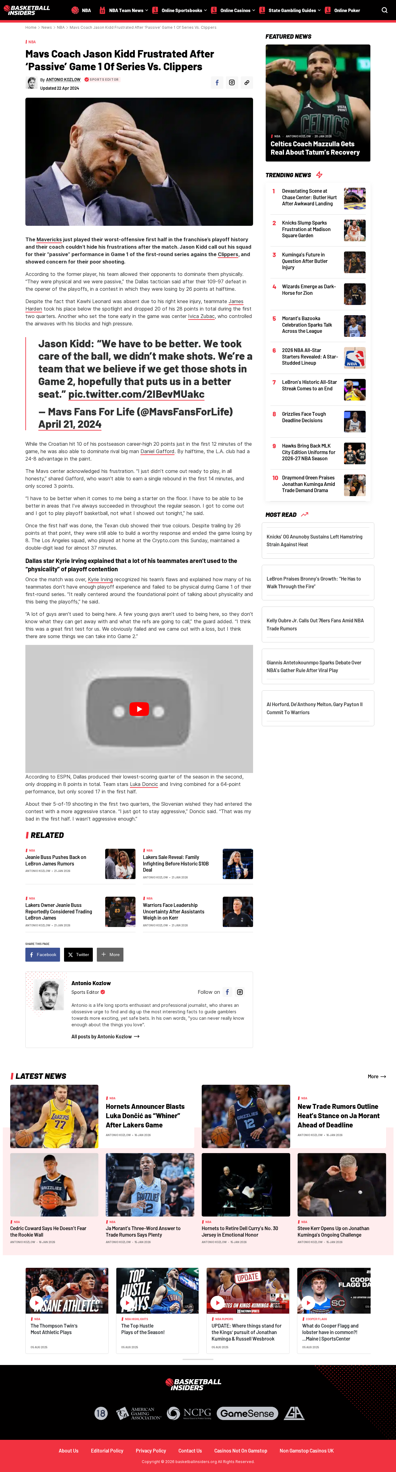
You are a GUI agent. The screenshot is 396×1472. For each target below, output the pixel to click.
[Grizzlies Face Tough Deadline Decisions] (355, 421)
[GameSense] (247, 1413)
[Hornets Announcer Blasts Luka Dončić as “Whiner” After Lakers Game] (54, 1116)
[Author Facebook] (217, 82)
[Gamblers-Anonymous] (294, 1413)
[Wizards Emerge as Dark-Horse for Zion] (355, 293)
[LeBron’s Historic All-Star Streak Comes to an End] (355, 389)
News (46, 27)
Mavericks (49, 239)
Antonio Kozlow (37, 871)
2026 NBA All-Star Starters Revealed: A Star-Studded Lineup (310, 356)
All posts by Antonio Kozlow (101, 1036)
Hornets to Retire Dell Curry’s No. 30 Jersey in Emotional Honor (240, 1231)
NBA (61, 27)
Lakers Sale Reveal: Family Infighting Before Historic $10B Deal (176, 863)
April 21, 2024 (69, 423)
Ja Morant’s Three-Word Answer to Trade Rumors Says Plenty (143, 1231)
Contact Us (190, 1450)
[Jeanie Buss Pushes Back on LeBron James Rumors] (120, 863)
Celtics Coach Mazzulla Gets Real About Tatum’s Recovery (315, 147)
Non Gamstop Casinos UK (307, 1450)
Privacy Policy (151, 1450)
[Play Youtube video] (139, 709)
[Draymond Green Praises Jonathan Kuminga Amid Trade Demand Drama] (355, 485)
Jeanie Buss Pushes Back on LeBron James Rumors (55, 860)
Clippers (228, 254)
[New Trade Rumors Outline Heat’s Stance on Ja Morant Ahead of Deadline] (246, 1116)
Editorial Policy (107, 1450)
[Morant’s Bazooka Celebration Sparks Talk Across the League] (355, 325)
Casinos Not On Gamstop (240, 1450)
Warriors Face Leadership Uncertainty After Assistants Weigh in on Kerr (173, 911)
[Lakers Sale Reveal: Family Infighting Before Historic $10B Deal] (238, 863)
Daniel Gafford (157, 451)
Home (31, 27)
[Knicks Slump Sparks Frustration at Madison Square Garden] (355, 230)
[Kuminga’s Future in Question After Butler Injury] (355, 262)
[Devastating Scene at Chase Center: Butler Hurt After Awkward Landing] (355, 198)
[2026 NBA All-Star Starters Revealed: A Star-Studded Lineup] (355, 357)
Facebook (46, 954)
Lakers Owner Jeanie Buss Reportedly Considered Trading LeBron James (58, 911)
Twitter (82, 954)
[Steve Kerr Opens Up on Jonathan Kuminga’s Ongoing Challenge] (342, 1184)
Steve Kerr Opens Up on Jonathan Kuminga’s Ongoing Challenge (333, 1231)
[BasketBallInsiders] (31, 10)
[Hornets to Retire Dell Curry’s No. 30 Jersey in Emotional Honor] (246, 1184)
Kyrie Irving (100, 579)
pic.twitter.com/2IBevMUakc (136, 393)
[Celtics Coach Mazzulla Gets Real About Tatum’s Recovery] (318, 102)
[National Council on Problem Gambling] (189, 1413)
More (115, 954)
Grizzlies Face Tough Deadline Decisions (304, 417)
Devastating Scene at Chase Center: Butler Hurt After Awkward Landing (309, 197)
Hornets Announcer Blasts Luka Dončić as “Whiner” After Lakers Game (145, 1115)
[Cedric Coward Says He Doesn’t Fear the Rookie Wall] (54, 1184)
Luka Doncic (144, 784)
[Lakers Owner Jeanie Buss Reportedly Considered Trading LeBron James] (120, 911)
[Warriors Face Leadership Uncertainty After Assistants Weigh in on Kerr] (238, 911)
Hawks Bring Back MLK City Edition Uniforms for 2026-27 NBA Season (308, 452)
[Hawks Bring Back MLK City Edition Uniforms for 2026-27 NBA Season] (355, 453)
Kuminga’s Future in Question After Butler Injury (305, 260)
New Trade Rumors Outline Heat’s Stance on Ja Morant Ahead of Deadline (339, 1115)
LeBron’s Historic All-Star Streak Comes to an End (309, 385)
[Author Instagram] (232, 82)
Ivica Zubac (201, 316)
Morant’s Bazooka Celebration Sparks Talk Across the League (307, 324)
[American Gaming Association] (139, 1413)
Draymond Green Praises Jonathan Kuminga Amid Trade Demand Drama (308, 483)
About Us (69, 1450)
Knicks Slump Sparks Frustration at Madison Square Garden (306, 229)
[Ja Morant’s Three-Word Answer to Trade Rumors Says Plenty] (150, 1184)
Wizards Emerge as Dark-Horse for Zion (309, 289)
